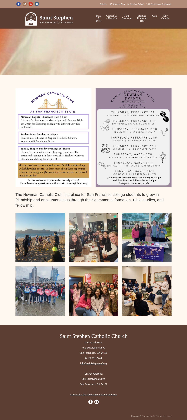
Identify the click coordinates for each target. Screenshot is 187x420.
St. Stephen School (135, 4)
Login (169, 416)
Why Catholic (165, 17)
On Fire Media (159, 416)
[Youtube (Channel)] (30, 4)
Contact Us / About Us (111, 17)
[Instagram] (24, 4)
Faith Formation (127, 17)
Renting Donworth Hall (142, 18)
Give (154, 15)
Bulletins (103, 4)
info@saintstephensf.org (93, 363)
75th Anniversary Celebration (159, 4)
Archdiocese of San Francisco (100, 394)
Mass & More (98, 18)
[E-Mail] (37, 4)
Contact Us (76, 394)
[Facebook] (18, 4)
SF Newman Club (117, 4)
